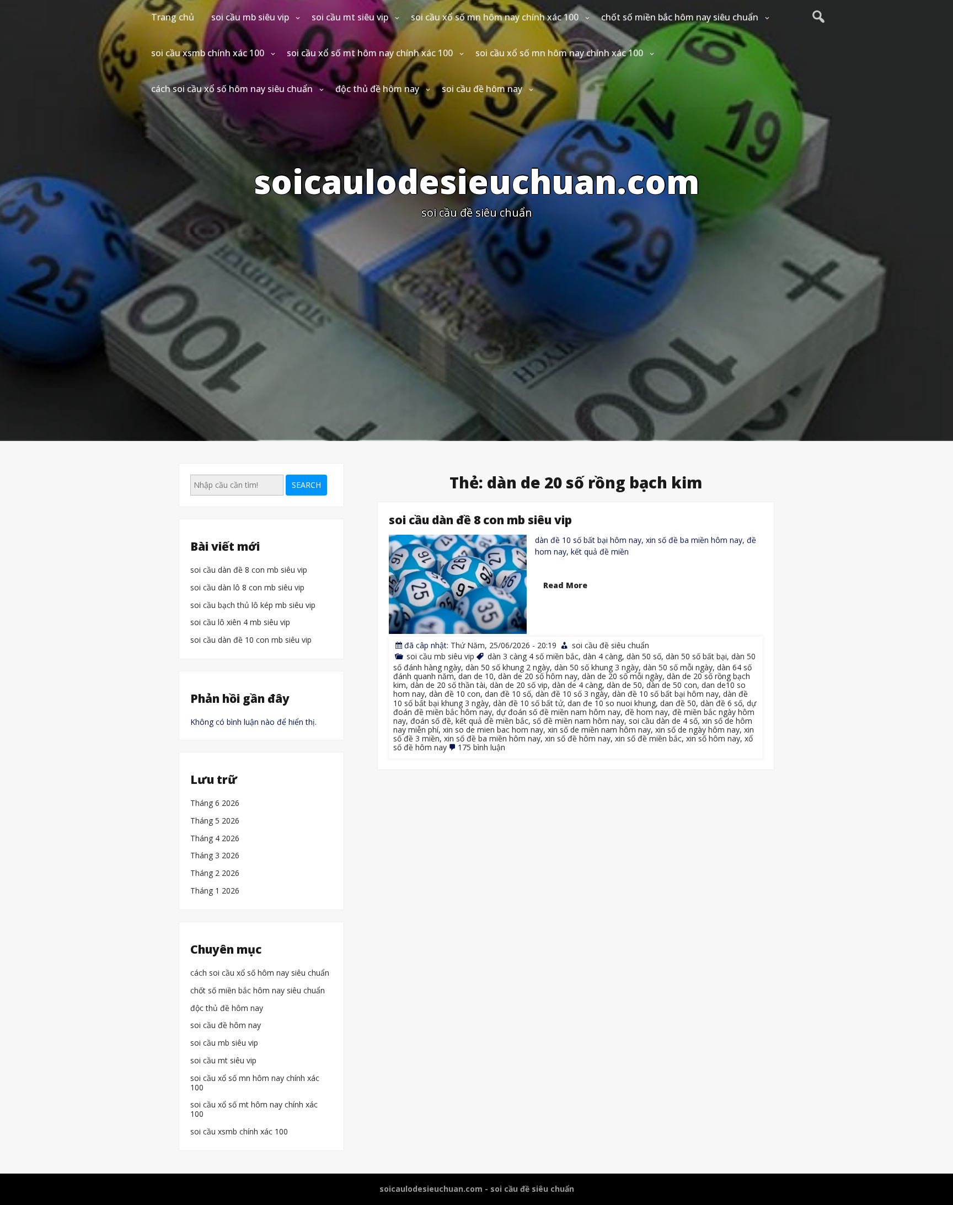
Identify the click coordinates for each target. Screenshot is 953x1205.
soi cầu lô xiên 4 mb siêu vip (240, 622)
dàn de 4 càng (577, 685)
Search (306, 485)
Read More (565, 585)
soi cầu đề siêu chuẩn (610, 645)
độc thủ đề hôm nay (377, 89)
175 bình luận (481, 747)
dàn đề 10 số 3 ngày (572, 693)
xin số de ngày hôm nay (697, 729)
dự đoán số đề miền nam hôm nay (558, 711)
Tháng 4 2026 (214, 838)
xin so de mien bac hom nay (493, 729)
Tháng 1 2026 (214, 891)
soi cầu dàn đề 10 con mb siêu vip (251, 640)
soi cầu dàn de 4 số (663, 720)
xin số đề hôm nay (578, 738)
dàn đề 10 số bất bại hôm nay (665, 693)
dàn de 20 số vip (519, 685)
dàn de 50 (624, 685)
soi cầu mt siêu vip (350, 17)
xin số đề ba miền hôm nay (492, 738)
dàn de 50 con (671, 685)
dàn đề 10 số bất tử (528, 702)
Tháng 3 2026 (214, 856)
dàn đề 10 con (454, 693)
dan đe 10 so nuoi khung (611, 702)
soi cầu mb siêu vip (250, 17)
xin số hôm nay (713, 738)
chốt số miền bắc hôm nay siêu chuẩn (679, 17)
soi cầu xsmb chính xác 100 (207, 53)
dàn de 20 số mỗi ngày (622, 676)
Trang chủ (172, 17)
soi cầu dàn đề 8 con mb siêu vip (480, 520)
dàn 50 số (644, 656)
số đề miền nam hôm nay (578, 720)
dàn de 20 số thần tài (447, 685)
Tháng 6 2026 (214, 803)
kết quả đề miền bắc (492, 720)
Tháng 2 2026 (214, 873)
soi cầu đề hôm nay (482, 89)
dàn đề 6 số (721, 702)
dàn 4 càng (602, 656)
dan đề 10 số (508, 693)
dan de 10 (476, 676)
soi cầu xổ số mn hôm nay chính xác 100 (495, 17)
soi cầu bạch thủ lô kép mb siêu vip (252, 605)
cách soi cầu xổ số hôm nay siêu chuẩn (232, 89)
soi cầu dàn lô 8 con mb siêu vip (247, 588)
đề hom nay (646, 711)
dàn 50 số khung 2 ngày (507, 667)
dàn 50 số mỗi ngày (678, 667)
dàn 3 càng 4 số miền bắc (533, 656)
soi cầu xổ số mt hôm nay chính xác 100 (370, 53)
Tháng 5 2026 (214, 821)
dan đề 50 (678, 702)
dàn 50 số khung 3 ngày (596, 667)
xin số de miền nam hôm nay (599, 729)
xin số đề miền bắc (648, 738)
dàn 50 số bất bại (696, 656)
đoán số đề (430, 720)
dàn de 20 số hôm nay (537, 676)
